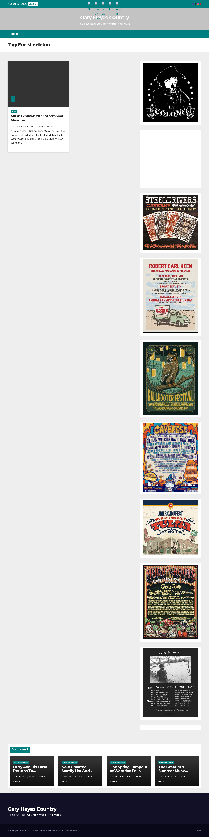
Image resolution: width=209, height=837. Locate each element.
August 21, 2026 (25, 776)
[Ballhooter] (170, 378)
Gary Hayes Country (104, 17)
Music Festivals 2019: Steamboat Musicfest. (37, 118)
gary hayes (46, 126)
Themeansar (71, 830)
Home (14, 34)
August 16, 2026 (73, 776)
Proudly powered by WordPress (23, 830)
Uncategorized (21, 762)
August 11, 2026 (121, 776)
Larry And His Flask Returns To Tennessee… (30, 771)
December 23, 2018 (24, 126)
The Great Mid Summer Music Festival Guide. (171, 771)
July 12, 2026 (169, 776)
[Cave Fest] (170, 457)
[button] (193, 34)
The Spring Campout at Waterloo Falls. (128, 769)
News (14, 111)
